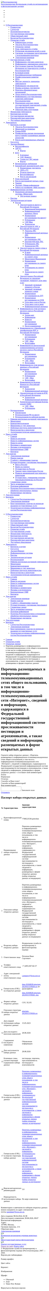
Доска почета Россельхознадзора (28, 94)
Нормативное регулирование (31, 323)
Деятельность (11, 122)
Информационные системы (21, 190)
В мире (28, 252)
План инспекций (22, 179)
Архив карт (29, 315)
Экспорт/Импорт (17, 144)
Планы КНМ (20, 131)
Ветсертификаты (22, 146)
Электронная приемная (24, 58)
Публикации (30, 220)
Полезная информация (19, 486)
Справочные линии (18, 482)
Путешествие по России (25, 469)
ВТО (17, 153)
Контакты (14, 452)
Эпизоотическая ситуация (21, 200)
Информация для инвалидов (26, 86)
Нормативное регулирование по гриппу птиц (35, 263)
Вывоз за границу (22, 467)
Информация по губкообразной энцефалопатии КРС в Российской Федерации (33, 330)
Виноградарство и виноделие (22, 430)
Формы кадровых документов (27, 88)
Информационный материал (36, 306)
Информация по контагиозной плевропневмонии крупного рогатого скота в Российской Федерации (32, 348)
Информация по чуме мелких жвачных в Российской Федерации (32, 367)
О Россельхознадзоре (14, 25)
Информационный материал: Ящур (32, 212)
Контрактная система (19, 114)
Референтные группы (24, 42)
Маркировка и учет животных (22, 426)
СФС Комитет (26, 157)
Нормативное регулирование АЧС (33, 238)
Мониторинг (15, 421)
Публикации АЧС (32, 244)
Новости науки (16, 443)
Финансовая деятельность (21, 112)
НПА (17, 79)
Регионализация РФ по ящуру (27, 415)
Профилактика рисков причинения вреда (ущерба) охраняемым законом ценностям (30, 135)
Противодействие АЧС (34, 242)
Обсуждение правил (28, 196)
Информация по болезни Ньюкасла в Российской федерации (30, 384)
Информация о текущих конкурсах (29, 62)
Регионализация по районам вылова (30, 417)
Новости (28, 319)
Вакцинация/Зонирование (35, 209)
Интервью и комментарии (21, 445)
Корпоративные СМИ (19, 449)
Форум (23, 151)
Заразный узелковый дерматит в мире (33, 290)
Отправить (5, 792)
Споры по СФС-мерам (29, 159)
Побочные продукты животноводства (25, 428)
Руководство (15, 27)
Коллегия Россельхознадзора (22, 38)
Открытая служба (17, 40)
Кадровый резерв (22, 73)
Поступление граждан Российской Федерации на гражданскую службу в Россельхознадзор (30, 68)
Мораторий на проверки (25, 129)
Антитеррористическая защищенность (26, 432)
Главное (13, 436)
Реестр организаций (28, 177)
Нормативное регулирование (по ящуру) (35, 217)
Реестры (13, 198)
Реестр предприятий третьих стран (29, 181)
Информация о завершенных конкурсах (31, 64)
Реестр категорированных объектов (29, 140)
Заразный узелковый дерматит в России (33, 286)
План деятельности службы (26, 49)
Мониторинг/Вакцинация (35, 259)
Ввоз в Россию (21, 465)
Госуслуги (14, 142)
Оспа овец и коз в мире (34, 304)
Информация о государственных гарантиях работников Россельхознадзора (28, 98)
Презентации (20, 413)
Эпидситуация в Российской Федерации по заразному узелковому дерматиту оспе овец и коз (33, 279)
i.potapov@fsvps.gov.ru (31, 976)
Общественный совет (19, 36)
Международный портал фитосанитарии (17, 1240)
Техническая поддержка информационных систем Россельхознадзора (27, 509)
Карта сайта (19, 1246)
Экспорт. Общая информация (27, 185)
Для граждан (11, 454)
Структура (14, 29)
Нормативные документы (30, 168)
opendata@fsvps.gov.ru (15, 1212)
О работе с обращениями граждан (24, 460)
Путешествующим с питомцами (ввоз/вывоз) (28, 462)
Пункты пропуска (27, 172)
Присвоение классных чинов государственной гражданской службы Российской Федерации (31, 105)
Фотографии (30, 343)
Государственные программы (22, 34)
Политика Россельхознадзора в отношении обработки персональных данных (27, 489)
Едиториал (24, 155)
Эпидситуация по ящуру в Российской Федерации (30, 206)
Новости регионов (18, 439)
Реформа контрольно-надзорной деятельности (29, 419)
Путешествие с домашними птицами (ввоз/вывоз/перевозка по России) (30, 479)
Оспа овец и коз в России (35, 302)
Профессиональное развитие (27, 77)
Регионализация (17, 410)
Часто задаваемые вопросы (21, 484)
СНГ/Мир (29, 222)
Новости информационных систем (24, 441)
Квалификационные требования (28, 75)
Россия (18, 203)
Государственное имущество (22, 116)
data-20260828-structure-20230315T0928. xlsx (31, 994)
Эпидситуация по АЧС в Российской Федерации (30, 227)
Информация (30, 317)
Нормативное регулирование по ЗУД (34, 295)
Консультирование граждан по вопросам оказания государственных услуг (27, 504)
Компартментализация (19, 423)
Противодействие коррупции (22, 118)
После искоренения (33, 326)
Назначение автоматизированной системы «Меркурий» (28, 193)
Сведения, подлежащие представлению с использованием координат (31, 54)
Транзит (18, 183)
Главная (9, 639)
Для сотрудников (13, 495)
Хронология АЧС (32, 246)
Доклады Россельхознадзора (26, 45)
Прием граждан (16, 458)
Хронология (30, 224)
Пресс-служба (11, 434)
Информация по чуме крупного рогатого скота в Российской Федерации (33, 311)
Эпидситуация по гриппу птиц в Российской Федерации (33, 249)
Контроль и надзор (18, 125)
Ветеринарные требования (26, 164)
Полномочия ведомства (20, 32)
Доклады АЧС (30, 231)
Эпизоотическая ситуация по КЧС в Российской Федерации (34, 394)
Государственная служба (20, 60)
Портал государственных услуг (13, 1244)
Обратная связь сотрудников (26, 109)
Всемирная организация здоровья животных (19, 1235)
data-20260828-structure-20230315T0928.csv (31, 985)
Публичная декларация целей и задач (30, 51)
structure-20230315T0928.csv (30, 1012)
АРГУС (18, 148)
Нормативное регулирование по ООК (34, 299)
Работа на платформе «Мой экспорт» (30, 187)
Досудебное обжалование (20, 120)
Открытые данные (22, 47)
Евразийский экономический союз (29, 166)
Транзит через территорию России (29, 471)
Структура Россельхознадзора (22, 499)
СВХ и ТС (24, 170)
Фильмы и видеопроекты (20, 447)
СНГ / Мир (29, 341)
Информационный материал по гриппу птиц (36, 256)
